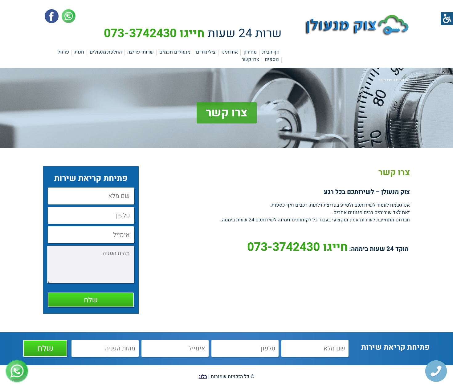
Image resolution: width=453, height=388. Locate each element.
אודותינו (229, 52)
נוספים (272, 59)
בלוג (203, 376)
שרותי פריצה (140, 52)
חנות (79, 52)
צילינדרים (206, 52)
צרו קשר (250, 59)
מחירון (250, 52)
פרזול (63, 52)
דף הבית (270, 52)
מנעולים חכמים (174, 52)
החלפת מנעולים (106, 52)
